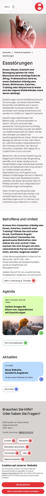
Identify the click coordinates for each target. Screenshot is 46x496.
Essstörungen (8, 56)
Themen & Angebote (22, 52)
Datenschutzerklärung (10, 473)
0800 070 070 (26, 432)
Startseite (7, 52)
